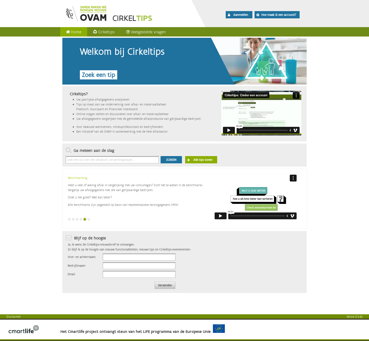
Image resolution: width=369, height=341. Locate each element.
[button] (239, 14)
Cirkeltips (106, 31)
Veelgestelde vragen (148, 31)
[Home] (121, 13)
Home (76, 31)
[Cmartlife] (24, 332)
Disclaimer (13, 317)
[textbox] (112, 159)
